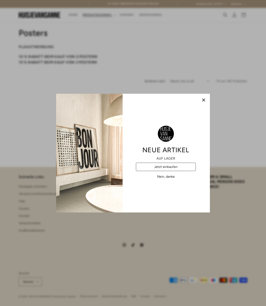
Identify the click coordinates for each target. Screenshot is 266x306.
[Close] (204, 100)
